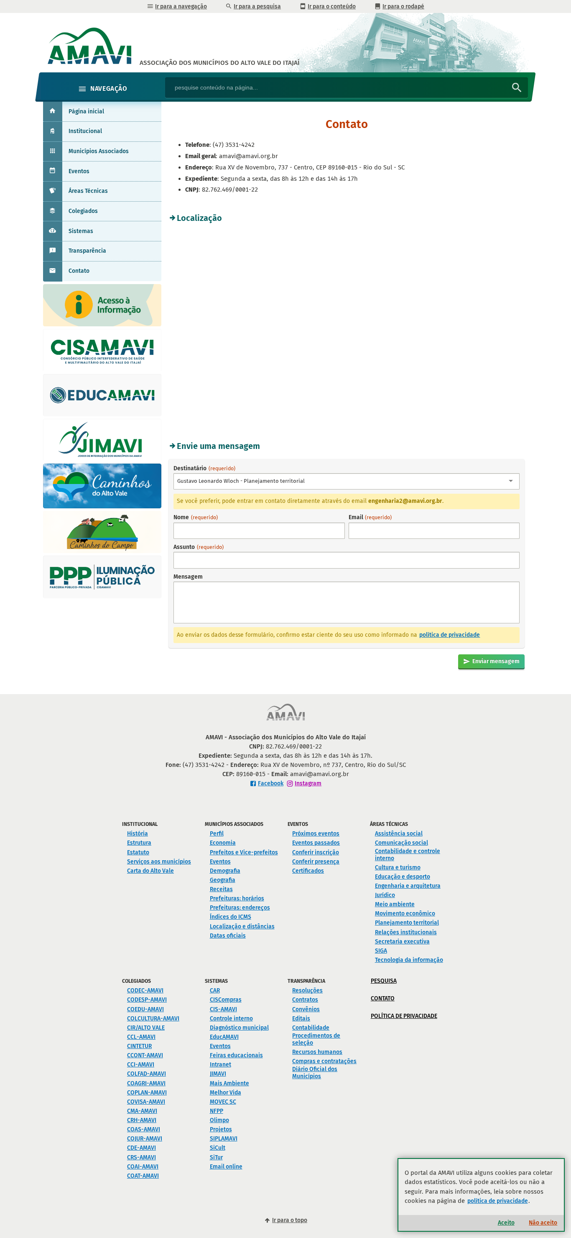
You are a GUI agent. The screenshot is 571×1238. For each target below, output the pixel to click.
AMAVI (220, 63)
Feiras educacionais (236, 1055)
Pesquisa (384, 980)
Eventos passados (316, 842)
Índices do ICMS (230, 916)
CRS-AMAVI (141, 1157)
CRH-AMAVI (141, 1120)
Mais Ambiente (229, 1083)
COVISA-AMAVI (146, 1101)
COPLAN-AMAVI (147, 1092)
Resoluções (307, 990)
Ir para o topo (289, 1220)
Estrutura (139, 842)
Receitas (221, 889)
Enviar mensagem (496, 661)
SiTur (216, 1157)
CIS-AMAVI (223, 1009)
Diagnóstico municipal (239, 1027)
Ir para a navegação (181, 6)
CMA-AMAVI (142, 1111)
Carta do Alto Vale (150, 870)
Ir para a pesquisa (257, 6)
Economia (223, 842)
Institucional (85, 131)
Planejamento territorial (407, 922)
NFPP (216, 1111)
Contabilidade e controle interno (407, 855)
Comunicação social (401, 842)
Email (370, 517)
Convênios (306, 1009)
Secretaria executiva (402, 941)
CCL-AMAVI (141, 1037)
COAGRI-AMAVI (146, 1083)
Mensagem (188, 576)
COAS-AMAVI (143, 1129)
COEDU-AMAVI (145, 1009)
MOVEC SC (223, 1101)
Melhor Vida (225, 1092)
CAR (215, 990)
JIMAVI (218, 1073)
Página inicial (86, 111)
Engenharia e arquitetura (408, 885)
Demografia (225, 870)
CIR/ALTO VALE (146, 1027)
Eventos (79, 171)
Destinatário (239, 474)
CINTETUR (139, 1046)
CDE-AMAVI (141, 1147)
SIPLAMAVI (223, 1138)
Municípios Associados (99, 151)
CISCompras (226, 999)
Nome (195, 517)
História (137, 833)
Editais (301, 1018)
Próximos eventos (315, 833)
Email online (226, 1166)
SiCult (217, 1147)
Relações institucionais (406, 932)
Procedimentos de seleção (316, 1039)
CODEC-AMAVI (145, 990)
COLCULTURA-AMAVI (153, 1018)
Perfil (217, 833)
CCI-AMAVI (140, 1064)
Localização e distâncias (242, 926)
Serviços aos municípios (159, 861)
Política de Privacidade (404, 1016)
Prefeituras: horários (237, 898)
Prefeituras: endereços (240, 907)
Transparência (87, 250)
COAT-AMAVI (143, 1175)
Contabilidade (310, 1027)
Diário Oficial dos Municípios (314, 1073)
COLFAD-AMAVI (146, 1073)
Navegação (108, 89)
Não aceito (543, 1222)
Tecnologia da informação (409, 960)
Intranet (220, 1064)
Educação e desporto (402, 876)
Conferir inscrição (315, 852)
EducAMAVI (224, 1037)
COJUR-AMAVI (144, 1138)
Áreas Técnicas (88, 191)
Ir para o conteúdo (332, 6)
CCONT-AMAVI (145, 1055)
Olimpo (219, 1120)
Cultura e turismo (398, 867)
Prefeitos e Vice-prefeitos (244, 852)
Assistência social (399, 833)
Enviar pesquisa (517, 88)
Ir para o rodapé (403, 6)
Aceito (506, 1222)
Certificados (308, 870)
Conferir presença (315, 861)
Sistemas (81, 231)
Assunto (198, 547)
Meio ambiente (395, 904)
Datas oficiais (228, 935)
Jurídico (385, 895)
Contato (79, 270)
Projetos (221, 1129)
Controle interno (231, 1018)
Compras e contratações (324, 1061)
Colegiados (83, 211)
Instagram (308, 783)
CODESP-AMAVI (147, 999)
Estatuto (138, 852)
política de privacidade (449, 634)
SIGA (381, 950)
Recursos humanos (317, 1052)
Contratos (305, 999)
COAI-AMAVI (142, 1166)
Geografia (222, 880)
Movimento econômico (405, 913)
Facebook (270, 783)
